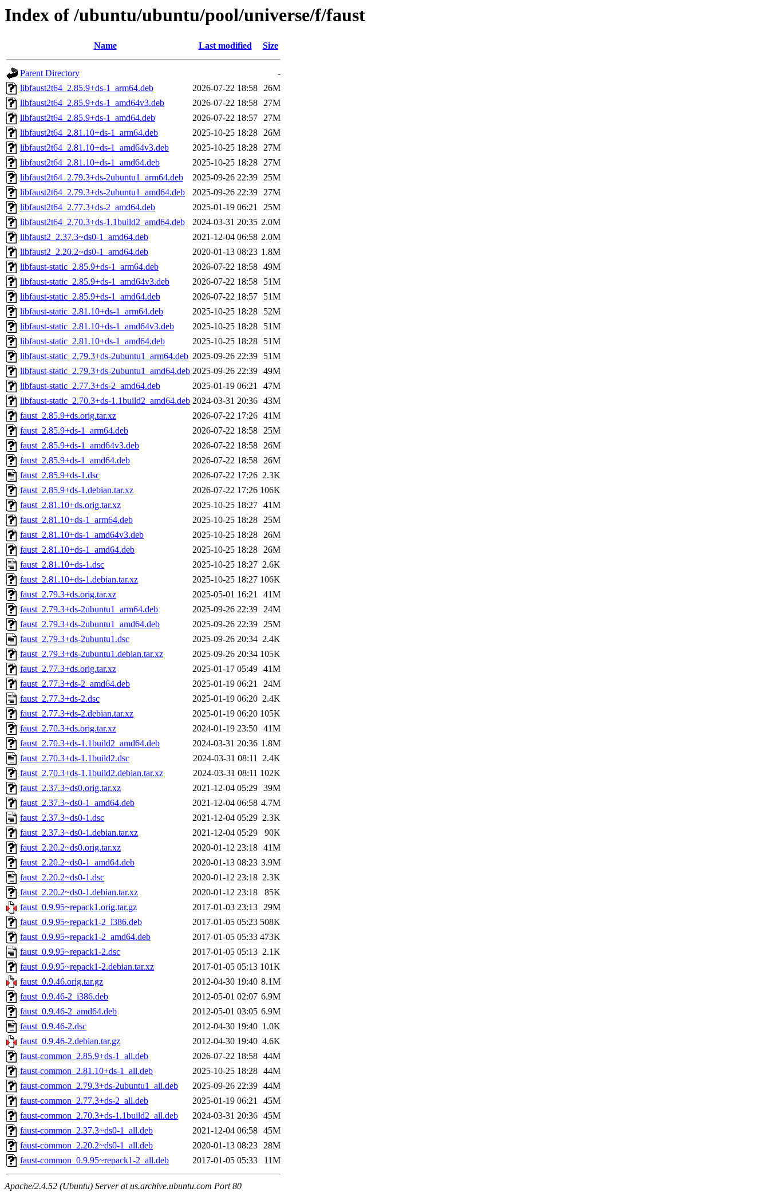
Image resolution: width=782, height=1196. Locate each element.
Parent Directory (50, 73)
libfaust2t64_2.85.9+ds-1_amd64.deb (87, 118)
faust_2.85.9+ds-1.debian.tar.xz (76, 490)
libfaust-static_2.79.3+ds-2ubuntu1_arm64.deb (104, 356)
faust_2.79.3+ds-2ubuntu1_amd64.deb (90, 624)
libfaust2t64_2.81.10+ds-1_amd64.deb (90, 162)
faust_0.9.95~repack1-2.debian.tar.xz (87, 966)
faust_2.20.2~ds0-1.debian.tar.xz (79, 892)
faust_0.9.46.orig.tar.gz (61, 981)
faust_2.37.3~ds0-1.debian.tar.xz (79, 832)
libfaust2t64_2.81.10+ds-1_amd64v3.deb (94, 147)
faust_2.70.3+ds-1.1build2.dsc (74, 758)
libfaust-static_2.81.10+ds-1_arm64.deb (91, 311)
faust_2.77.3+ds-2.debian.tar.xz (76, 713)
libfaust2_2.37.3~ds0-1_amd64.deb (84, 237)
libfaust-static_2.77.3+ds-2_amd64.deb (90, 386)
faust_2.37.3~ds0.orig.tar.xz (70, 788)
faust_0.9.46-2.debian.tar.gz (70, 1041)
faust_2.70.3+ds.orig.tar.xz (68, 728)
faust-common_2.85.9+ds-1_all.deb (84, 1056)
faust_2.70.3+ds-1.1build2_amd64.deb (90, 743)
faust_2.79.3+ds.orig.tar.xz (68, 594)
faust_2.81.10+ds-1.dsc (62, 564)
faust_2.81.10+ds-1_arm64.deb (76, 520)
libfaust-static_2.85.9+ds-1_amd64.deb (90, 296)
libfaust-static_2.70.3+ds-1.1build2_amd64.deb (105, 401)
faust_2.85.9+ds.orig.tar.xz (68, 415)
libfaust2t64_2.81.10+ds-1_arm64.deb (89, 132)
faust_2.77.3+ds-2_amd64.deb (75, 684)
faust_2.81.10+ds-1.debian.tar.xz (79, 579)
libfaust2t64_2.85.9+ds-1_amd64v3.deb (92, 103)
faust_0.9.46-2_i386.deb (64, 996)
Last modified (225, 45)
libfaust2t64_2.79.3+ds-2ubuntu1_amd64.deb (102, 192)
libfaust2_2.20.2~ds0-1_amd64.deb (84, 252)
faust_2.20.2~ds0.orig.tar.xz (70, 847)
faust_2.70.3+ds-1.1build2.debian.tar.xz (91, 773)
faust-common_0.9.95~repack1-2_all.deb (94, 1160)
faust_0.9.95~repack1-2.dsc (70, 952)
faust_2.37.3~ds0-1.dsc (62, 818)
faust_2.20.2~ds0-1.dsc (62, 877)
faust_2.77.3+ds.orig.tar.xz (68, 669)
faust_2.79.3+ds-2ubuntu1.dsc (74, 639)
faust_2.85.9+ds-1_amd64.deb (75, 460)
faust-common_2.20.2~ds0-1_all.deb (86, 1145)
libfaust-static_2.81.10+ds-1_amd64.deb (92, 341)
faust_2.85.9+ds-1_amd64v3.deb (79, 445)
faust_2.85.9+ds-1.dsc (60, 475)
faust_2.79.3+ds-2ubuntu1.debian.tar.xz (91, 654)
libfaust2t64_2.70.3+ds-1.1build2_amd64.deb (102, 222)
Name (105, 45)
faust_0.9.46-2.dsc (53, 1026)
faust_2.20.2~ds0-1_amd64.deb (77, 862)
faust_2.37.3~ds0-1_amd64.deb (77, 803)
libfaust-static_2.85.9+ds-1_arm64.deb (89, 267)
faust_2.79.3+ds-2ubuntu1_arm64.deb (89, 609)
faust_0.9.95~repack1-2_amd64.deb (85, 937)
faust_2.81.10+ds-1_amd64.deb (77, 549)
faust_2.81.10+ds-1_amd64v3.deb (82, 535)
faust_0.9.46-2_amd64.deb (68, 1011)
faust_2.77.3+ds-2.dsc (60, 698)
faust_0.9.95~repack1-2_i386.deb (81, 922)
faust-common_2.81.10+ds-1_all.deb (86, 1071)
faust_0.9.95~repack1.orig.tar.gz (78, 907)
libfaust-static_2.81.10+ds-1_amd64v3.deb (97, 326)
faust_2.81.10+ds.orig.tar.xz (70, 505)
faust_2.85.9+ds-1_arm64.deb (74, 430)
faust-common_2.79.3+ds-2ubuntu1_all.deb (99, 1086)
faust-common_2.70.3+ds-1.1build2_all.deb (99, 1115)
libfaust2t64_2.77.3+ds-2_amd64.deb (87, 207)
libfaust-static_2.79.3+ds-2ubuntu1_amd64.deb (105, 371)
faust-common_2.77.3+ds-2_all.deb (84, 1100)
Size (270, 45)
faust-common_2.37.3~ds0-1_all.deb (86, 1130)
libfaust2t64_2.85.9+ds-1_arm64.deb (86, 88)
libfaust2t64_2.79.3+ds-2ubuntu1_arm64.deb (101, 177)
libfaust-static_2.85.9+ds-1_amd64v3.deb (94, 281)
